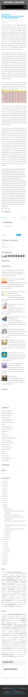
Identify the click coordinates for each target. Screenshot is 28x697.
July (5, 541)
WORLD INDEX (5, 460)
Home (14, 218)
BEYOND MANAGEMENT (20, 574)
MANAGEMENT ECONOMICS (8, 438)
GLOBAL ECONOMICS (14, 631)
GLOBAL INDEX (20, 587)
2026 (4, 481)
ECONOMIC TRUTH (22, 580)
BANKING (24, 572)
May (5, 545)
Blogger (14, 690)
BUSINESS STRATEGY (6, 413)
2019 (4, 496)
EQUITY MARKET (6, 582)
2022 (4, 490)
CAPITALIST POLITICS (13, 620)
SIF (13, 600)
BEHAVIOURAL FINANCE (8, 574)
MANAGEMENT (23, 593)
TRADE (3, 453)
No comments (5, 22)
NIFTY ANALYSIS (5, 444)
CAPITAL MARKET (5, 415)
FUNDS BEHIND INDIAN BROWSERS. (16, 329)
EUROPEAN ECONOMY (7, 422)
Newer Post (4, 218)
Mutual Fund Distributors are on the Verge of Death (13, 270)
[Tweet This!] (9, 208)
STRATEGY (8, 602)
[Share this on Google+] (3, 208)
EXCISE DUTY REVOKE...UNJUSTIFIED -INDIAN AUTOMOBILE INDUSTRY (12, 16)
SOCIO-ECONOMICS (18, 600)
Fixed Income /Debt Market (8, 630)
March (5, 547)
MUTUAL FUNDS (5, 440)
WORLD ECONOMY (6, 458)
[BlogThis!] (6, 212)
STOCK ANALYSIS (5, 449)
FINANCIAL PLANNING (8, 584)
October (6, 535)
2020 (4, 494)
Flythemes (12, 691)
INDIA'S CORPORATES (6, 429)
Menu (3, 7)
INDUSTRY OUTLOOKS (16, 591)
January (6, 552)
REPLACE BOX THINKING (20, 598)
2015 (4, 504)
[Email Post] (3, 211)
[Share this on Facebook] (6, 208)
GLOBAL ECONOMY (6, 426)
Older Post (23, 218)
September (7, 537)
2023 (4, 488)
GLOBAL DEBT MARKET (16, 586)
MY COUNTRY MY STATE (7, 442)
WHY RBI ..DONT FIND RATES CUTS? (12, 515)
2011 (4, 558)
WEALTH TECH (19, 604)
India (3, 433)
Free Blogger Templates (20, 693)
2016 (4, 502)
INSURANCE (4, 431)
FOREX (3, 424)
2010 (4, 560)
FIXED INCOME (18, 584)
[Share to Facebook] (9, 212)
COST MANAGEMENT (6, 420)
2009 (4, 562)
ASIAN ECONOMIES (6, 411)
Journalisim (4, 435)
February (6, 549)
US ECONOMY (5, 455)
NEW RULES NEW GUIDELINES (20, 644)
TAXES (3, 451)
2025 (4, 483)
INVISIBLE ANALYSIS (14, 2)
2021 (4, 492)
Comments (6, 247)
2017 (4, 500)
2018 (4, 498)
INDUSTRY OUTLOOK (6, 591)
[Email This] (5, 212)
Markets (18, 595)
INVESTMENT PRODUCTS (7, 593)
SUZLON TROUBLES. (12, 376)
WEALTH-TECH (23, 654)
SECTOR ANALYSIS (6, 447)
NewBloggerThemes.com (8, 693)
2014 (4, 506)
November (6, 533)
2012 (4, 556)
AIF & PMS (4, 572)
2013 (4, 554)
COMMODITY (4, 417)
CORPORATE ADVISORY (20, 578)
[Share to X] (8, 212)
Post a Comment (8, 226)
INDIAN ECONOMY (21, 589)
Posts (4, 244)
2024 (4, 485)
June (5, 543)
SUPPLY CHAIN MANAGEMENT (17, 602)
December (6, 509)
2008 (4, 564)
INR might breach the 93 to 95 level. (16, 353)
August (6, 539)
